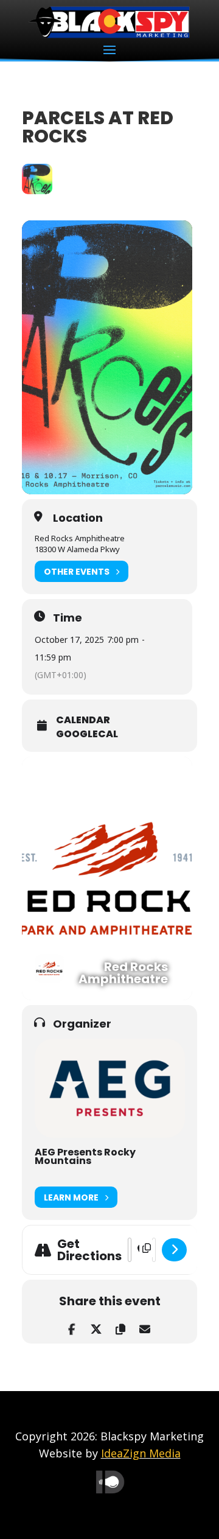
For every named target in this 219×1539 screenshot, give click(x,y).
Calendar (83, 720)
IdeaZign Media (141, 1453)
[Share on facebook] (71, 1326)
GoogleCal (87, 734)
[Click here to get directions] (174, 1249)
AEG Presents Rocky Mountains (85, 1156)
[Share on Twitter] (95, 1326)
